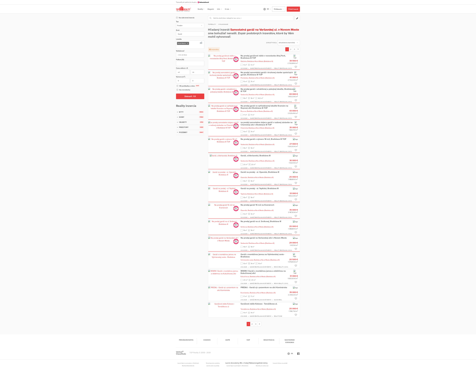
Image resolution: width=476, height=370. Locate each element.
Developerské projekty (213, 363)
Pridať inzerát (293, 9)
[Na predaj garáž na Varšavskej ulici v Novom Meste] (223, 239)
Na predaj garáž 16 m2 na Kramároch (257, 205)
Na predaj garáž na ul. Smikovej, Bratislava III (261, 221)
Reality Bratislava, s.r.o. (283, 68)
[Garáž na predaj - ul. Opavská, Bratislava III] (223, 173)
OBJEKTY (182, 122)
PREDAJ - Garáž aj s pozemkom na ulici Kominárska (264, 287)
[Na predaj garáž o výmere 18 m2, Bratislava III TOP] (223, 140)
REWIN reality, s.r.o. (281, 267)
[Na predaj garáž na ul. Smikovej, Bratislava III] (223, 223)
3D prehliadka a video (189, 86)
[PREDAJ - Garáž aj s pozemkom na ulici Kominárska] (223, 289)
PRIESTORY (183, 127)
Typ (177, 21)
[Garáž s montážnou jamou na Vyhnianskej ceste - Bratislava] (223, 256)
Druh (177, 30)
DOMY (181, 117)
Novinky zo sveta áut (262, 365)
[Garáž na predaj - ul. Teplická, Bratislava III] (223, 190)
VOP (248, 340)
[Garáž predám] (298, 49)
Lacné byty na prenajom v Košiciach (188, 363)
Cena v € (182, 68)
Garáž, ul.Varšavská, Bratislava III (255, 155)
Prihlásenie (278, 9)
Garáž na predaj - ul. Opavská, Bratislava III (260, 172)
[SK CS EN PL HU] (266, 9)
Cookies (206, 340)
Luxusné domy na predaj (280, 363)
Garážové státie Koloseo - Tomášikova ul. (259, 304)
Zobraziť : (190, 96)
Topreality (212, 24)
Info (218, 9)
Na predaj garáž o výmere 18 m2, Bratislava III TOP (263, 139)
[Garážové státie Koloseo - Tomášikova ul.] (223, 305)
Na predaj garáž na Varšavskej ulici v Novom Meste (264, 238)
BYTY (180, 112)
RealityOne (278, 316)
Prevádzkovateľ (186, 340)
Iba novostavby (184, 90)
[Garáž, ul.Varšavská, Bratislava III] (223, 156)
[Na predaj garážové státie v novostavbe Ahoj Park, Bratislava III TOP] (223, 58)
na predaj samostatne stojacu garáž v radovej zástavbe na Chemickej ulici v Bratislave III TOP (267, 123)
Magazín (211, 9)
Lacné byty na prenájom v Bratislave (237, 365)
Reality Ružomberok (188, 365)
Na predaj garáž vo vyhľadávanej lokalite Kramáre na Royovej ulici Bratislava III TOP (264, 107)
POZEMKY (182, 132)
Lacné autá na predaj (213, 365)
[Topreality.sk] (183, 9)
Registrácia (269, 340)
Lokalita (179, 39)
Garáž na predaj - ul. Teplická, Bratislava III (260, 188)
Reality (200, 9)
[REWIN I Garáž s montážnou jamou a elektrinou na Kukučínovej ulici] (223, 272)
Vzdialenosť (180, 51)
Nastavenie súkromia (290, 341)
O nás (227, 9)
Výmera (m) (180, 77)
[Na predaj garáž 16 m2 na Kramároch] (223, 206)
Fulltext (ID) (180, 59)
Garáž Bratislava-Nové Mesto (261, 68)
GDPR (227, 340)
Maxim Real (278, 299)
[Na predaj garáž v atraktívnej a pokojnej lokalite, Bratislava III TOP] (223, 90)
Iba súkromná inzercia (186, 18)
